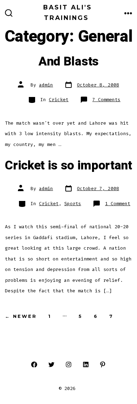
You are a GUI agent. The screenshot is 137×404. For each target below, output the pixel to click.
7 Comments (106, 100)
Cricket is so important (68, 165)
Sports (72, 204)
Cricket (58, 100)
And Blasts (68, 62)
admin (46, 85)
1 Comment (117, 204)
